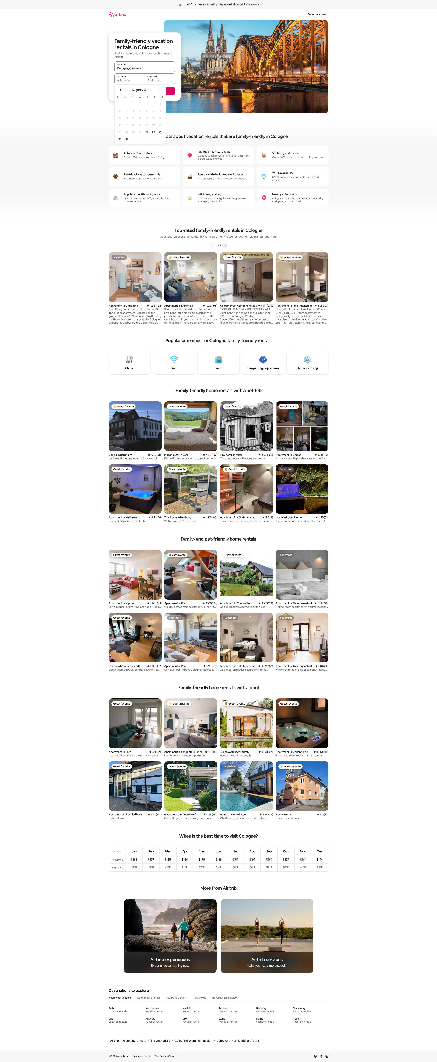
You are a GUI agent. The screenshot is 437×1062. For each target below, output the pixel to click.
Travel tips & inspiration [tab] (225, 997)
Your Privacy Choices (165, 1056)
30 (119, 139)
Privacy (137, 1056)
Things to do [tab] (199, 997)
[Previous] (212, 245)
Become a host (316, 14)
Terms (147, 1056)
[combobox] (144, 68)
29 (160, 132)
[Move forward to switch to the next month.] (160, 90)
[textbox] (129, 80)
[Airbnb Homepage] (117, 14)
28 (153, 132)
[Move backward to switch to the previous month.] (120, 90)
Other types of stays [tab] (148, 997)
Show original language (246, 4)
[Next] (225, 245)
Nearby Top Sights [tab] (176, 997)
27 (146, 132)
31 (126, 139)
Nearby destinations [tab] (120, 997)
